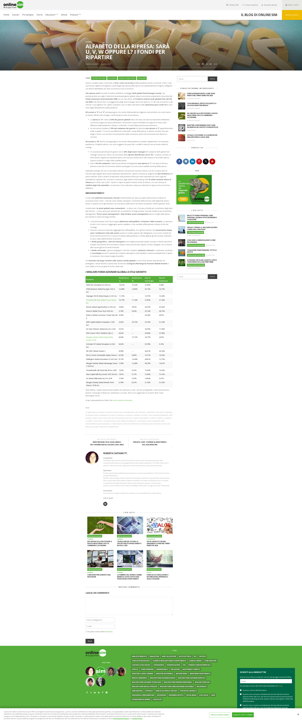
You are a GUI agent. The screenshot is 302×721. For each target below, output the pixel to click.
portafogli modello (188, 691)
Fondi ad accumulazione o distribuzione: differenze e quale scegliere (157, 577)
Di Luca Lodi (190, 140)
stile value (203, 695)
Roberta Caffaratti (92, 64)
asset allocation (169, 656)
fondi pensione (147, 669)
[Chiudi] (298, 714)
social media (191, 695)
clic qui (280, 686)
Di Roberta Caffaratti (193, 98)
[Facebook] (179, 161)
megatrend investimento (200, 674)
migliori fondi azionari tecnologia (146, 682)
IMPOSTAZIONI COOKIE (220, 715)
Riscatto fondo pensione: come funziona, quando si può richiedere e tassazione (202, 217)
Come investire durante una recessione (99, 576)
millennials (201, 687)
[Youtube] (212, 161)
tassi (213, 695)
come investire (210, 661)
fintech (135, 669)
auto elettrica (185, 656)
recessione (161, 695)
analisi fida (154, 656)
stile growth (142, 78)
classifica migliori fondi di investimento (169, 661)
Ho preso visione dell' (100, 631)
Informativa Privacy (121, 718)
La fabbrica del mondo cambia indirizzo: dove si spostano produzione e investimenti (129, 577)
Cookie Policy (137, 718)
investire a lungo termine (127, 78)
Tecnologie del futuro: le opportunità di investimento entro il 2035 (129, 543)
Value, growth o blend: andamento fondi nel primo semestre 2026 (158, 543)
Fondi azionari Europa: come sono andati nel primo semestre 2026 (201, 94)
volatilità (157, 699)
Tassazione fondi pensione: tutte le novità (202, 251)
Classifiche (151, 539)
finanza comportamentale (199, 665)
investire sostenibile (164, 674)
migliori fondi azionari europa (162, 678)
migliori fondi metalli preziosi (144, 687)
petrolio (149, 691)
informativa (108, 631)
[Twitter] (206, 161)
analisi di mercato (139, 656)
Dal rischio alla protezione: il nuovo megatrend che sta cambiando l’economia (99, 543)
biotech (202, 656)
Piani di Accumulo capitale (166, 691)
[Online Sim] (96, 653)
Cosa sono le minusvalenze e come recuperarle (201, 241)
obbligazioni (137, 691)
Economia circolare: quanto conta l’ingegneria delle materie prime (202, 261)
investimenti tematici (191, 669)
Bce (195, 656)
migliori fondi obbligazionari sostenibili (177, 687)
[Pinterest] (199, 161)
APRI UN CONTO (292, 15)
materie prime (181, 674)
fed (184, 665)
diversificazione (173, 665)
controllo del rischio (99, 78)
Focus (149, 572)
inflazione (175, 669)
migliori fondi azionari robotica (191, 678)
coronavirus (112, 78)
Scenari (89, 42)
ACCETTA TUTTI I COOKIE (243, 715)
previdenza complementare (143, 695)
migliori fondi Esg (202, 682)
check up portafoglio (141, 661)
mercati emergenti (139, 678)
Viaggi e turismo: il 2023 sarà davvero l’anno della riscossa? (202, 228)
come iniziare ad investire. (123, 400)
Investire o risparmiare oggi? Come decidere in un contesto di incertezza (202, 126)
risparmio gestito (176, 695)
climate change (195, 661)
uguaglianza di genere (141, 699)
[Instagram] (186, 161)
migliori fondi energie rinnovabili (178, 682)
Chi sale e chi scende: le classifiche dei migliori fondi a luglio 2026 (202, 136)
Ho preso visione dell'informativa (254, 690)
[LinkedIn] (192, 161)
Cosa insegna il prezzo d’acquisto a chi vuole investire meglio (201, 104)
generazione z (162, 669)
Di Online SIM (191, 130)
